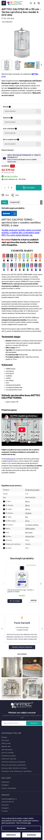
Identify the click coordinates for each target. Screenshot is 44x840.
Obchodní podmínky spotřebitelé (14, 765)
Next (41, 584)
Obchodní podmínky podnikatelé (13, 762)
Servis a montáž (8, 752)
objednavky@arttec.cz (9, 799)
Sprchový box (29, 536)
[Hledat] (30, 3)
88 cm (27, 501)
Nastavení (21, 828)
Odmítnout (11, 835)
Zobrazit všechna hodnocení (22, 647)
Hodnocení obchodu (9, 759)
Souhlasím (31, 835)
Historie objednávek (9, 788)
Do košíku (31, 188)
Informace (5, 740)
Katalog (4, 737)
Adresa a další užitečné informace (14, 768)
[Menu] (4, 3)
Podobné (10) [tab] (14, 202)
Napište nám (6, 746)
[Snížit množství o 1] (5, 188)
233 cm (27, 509)
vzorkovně (9, 459)
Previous (3, 584)
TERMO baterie (30, 529)
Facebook (5, 805)
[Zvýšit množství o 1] (11, 188)
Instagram (5, 808)
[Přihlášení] (35, 3)
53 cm (27, 521)
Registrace (6, 782)
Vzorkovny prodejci (9, 756)
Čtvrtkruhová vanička (32, 490)
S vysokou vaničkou (31, 525)
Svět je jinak (6, 743)
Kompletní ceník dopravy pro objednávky (17, 771)
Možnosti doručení (8, 150)
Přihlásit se (34, 723)
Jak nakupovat (7, 749)
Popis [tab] (5, 202)
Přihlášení (5, 785)
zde (29, 823)
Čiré (26, 517)
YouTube (5, 811)
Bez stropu (28, 532)
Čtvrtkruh (28, 513)
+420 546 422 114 (8, 802)
